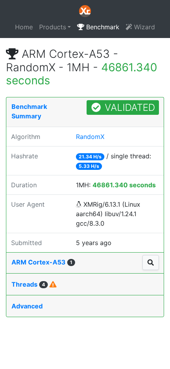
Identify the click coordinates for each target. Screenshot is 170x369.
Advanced (27, 306)
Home (24, 27)
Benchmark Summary (29, 111)
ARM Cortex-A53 (41, 262)
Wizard (143, 27)
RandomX (90, 137)
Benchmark (101, 27)
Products (52, 27)
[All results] (150, 262)
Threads (28, 284)
